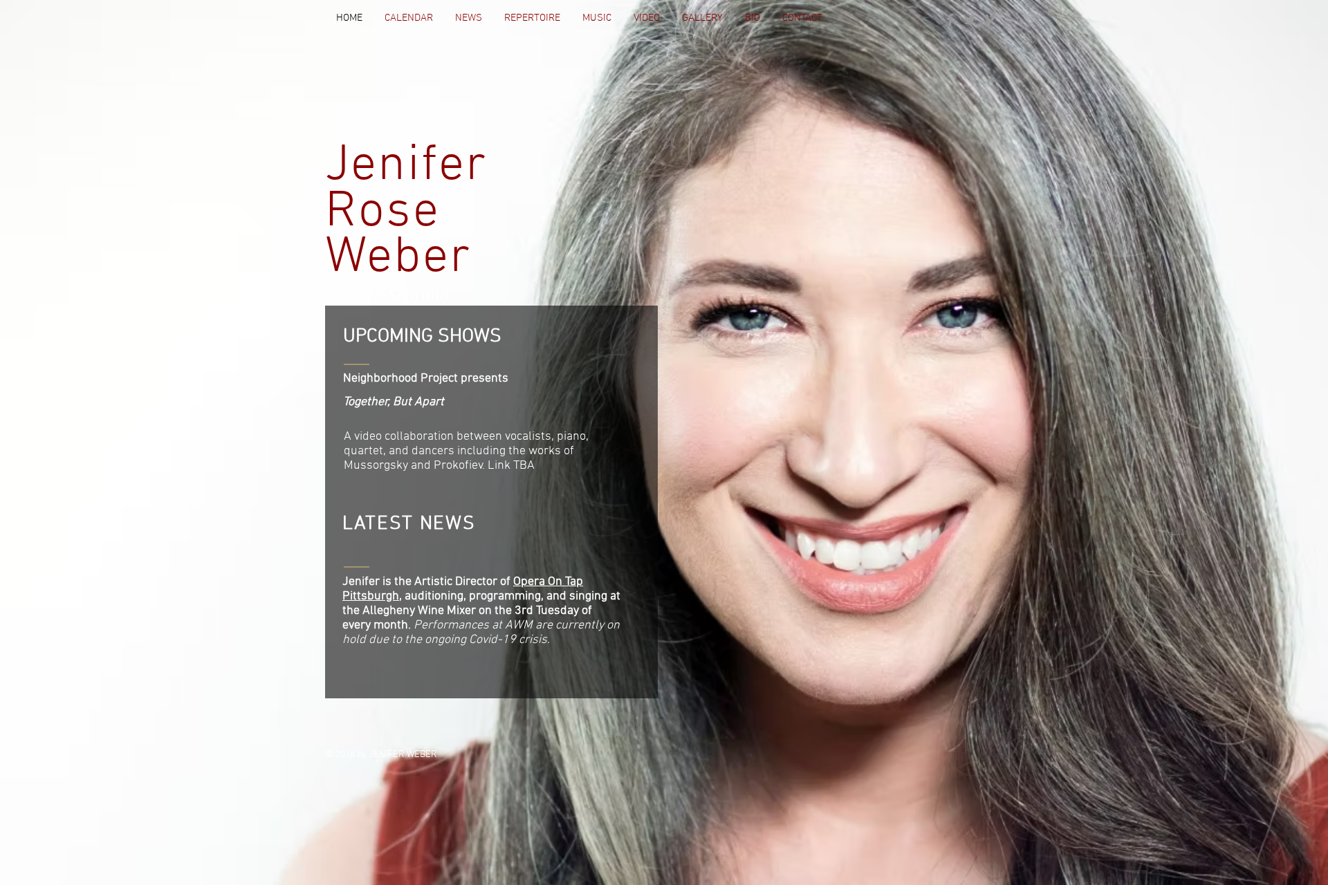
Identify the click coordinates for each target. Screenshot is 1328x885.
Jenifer (406, 166)
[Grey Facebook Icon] (950, 19)
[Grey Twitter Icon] (969, 19)
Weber (398, 258)
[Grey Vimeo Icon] (989, 19)
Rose (382, 212)
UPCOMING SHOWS (422, 336)
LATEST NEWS (408, 524)
